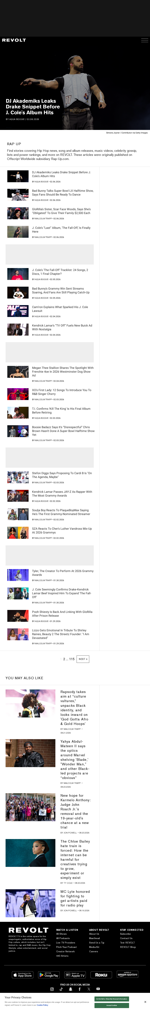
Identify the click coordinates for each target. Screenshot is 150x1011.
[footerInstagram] (52, 991)
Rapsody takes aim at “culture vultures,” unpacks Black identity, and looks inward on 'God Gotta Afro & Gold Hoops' (74, 707)
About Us (94, 933)
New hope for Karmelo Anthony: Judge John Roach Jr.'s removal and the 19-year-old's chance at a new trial (75, 811)
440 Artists (62, 955)
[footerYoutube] (98, 992)
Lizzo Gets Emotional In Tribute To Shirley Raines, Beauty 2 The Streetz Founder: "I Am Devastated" (60, 634)
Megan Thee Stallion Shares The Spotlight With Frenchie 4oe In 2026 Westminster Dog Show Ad (63, 371)
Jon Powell (70, 832)
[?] (17, 176)
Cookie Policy (42, 1005)
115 (71, 659)
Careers (93, 951)
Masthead (94, 938)
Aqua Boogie (17, 119)
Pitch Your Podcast (66, 947)
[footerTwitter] (88, 991)
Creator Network (65, 951)
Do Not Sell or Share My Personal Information (111, 999)
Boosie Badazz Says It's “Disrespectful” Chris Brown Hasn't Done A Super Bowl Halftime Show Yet (63, 431)
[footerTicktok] (61, 991)
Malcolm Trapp (43, 218)
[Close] (145, 1002)
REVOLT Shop (128, 947)
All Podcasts (63, 938)
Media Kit (94, 947)
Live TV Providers (65, 942)
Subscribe (125, 933)
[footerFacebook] (79, 991)
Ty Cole (68, 883)
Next (82, 659)
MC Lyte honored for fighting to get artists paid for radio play (75, 898)
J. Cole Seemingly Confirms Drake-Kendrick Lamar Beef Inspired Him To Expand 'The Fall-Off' (61, 593)
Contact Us (126, 938)
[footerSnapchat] (70, 991)
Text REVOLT (127, 942)
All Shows (61, 933)
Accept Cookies (111, 1005)
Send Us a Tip (96, 942)
